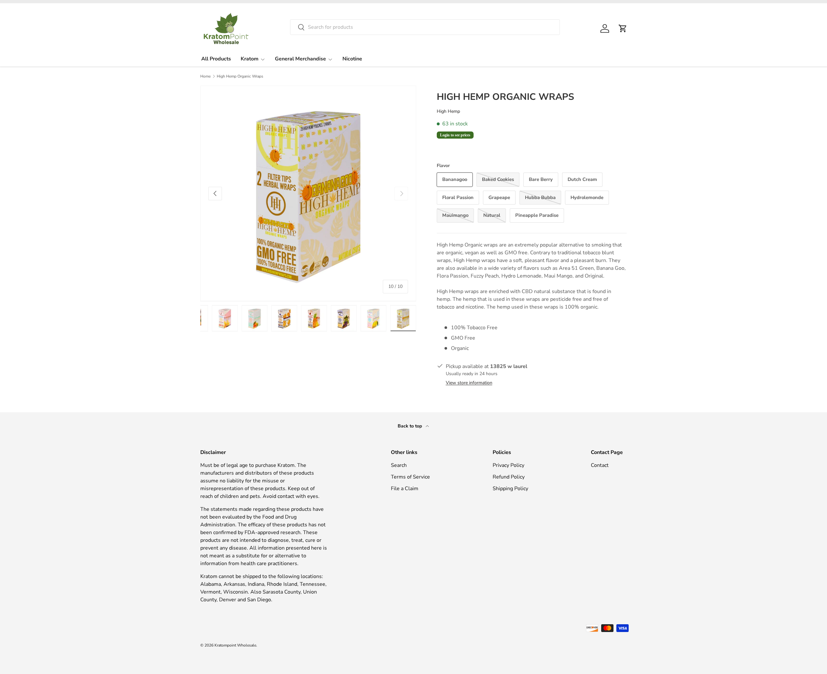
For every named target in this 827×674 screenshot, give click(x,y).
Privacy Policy (508, 465)
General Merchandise (300, 58)
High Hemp (448, 111)
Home (205, 76)
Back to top (410, 426)
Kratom (249, 58)
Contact (600, 465)
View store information (469, 383)
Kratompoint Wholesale (235, 645)
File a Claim (404, 488)
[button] (623, 28)
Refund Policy (509, 476)
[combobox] (425, 27)
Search (399, 465)
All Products (216, 58)
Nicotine (352, 58)
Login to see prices (455, 135)
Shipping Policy (510, 488)
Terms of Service (410, 476)
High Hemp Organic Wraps (240, 76)
